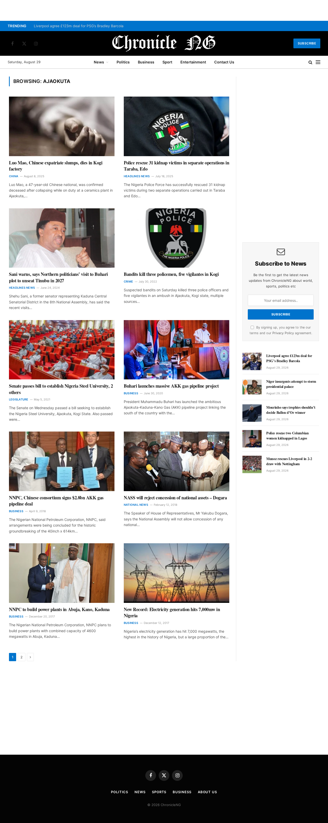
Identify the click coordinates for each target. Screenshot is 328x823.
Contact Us (224, 62)
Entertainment (193, 62)
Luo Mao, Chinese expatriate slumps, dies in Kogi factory (55, 166)
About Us (207, 792)
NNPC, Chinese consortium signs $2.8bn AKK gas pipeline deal (56, 500)
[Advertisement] (280, 154)
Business (146, 62)
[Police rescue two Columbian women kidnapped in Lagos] (252, 438)
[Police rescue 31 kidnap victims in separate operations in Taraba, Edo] (176, 126)
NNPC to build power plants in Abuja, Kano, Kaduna (59, 609)
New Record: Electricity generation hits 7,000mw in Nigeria (172, 612)
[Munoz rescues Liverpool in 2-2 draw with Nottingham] (252, 464)
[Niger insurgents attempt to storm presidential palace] (252, 387)
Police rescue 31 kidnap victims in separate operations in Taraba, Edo (176, 166)
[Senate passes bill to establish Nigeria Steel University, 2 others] (62, 350)
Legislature (18, 399)
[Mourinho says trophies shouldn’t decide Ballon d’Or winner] (252, 413)
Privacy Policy (283, 333)
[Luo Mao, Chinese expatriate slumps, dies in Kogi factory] (62, 126)
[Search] (310, 62)
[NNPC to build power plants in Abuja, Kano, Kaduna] (62, 573)
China (13, 176)
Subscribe (307, 43)
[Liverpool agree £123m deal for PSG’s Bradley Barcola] (252, 361)
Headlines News (137, 176)
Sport (167, 62)
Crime (128, 281)
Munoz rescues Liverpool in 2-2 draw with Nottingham (289, 461)
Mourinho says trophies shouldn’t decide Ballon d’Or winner (290, 410)
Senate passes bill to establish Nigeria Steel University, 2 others (61, 389)
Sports (159, 792)
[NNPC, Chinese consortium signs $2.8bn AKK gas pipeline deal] (62, 461)
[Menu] (318, 62)
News (99, 62)
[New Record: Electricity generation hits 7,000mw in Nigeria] (176, 573)
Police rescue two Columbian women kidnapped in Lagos (287, 436)
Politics (123, 62)
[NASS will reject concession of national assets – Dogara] (176, 461)
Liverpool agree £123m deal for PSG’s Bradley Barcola (79, 26)
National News (136, 505)
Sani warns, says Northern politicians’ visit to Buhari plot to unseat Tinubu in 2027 (58, 277)
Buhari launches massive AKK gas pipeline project (171, 386)
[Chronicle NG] (164, 43)
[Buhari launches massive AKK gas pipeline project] (176, 350)
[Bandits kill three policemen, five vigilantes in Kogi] (176, 238)
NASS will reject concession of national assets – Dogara (175, 497)
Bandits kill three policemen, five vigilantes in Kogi (171, 274)
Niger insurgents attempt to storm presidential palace (291, 384)
